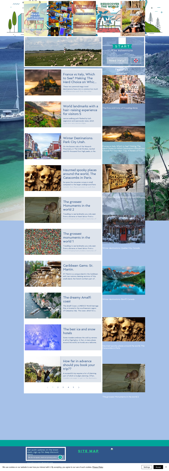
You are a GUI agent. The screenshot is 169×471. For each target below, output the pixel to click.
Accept (158, 467)
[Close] (166, 467)
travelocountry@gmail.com (40, 463)
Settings (147, 467)
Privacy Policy (97, 467)
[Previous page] (47, 387)
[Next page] (78, 387)
